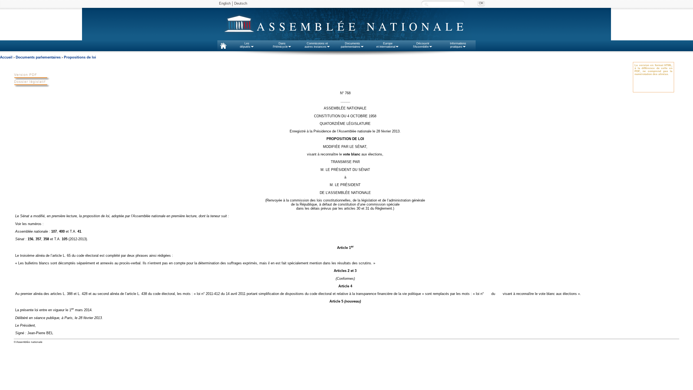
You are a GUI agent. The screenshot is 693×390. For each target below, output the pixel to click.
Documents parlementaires (38, 57)
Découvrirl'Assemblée (421, 45)
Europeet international (385, 45)
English (225, 3)
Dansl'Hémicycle (280, 45)
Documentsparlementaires (350, 45)
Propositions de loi (80, 57)
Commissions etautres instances (316, 45)
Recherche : (426, 4)
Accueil (6, 57)
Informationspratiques (458, 45)
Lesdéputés (245, 45)
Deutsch (240, 3)
